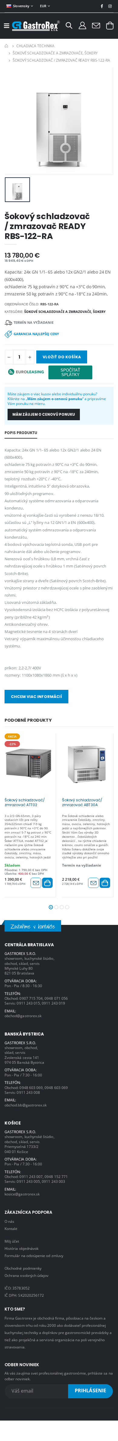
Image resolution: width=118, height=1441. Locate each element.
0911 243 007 (31, 1176)
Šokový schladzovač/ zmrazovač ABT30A (82, 802)
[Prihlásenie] (82, 25)
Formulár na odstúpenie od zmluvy (34, 1255)
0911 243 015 (28, 1003)
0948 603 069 (31, 1087)
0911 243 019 (53, 1003)
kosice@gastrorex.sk (22, 1194)
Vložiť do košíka (62, 356)
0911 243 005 (28, 1181)
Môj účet (12, 1241)
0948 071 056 (56, 998)
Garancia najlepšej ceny (36, 334)
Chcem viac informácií (36, 696)
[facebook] (101, 6)
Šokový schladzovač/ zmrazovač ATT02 (24, 802)
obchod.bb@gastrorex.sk (26, 1105)
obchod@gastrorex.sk (23, 1015)
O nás (9, 1221)
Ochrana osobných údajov (26, 1275)
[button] (69, 26)
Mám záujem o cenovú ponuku (43, 414)
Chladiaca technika (35, 45)
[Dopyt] (96, 25)
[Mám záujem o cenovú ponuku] (36, 883)
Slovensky (21, 6)
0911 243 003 (53, 1181)
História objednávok (21, 1248)
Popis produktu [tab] (21, 432)
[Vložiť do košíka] (47, 883)
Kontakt (11, 1228)
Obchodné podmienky (23, 1268)
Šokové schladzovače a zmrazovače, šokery (55, 53)
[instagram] (110, 6)
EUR (43, 6)
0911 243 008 (28, 1092)
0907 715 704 (31, 998)
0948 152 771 (56, 1176)
